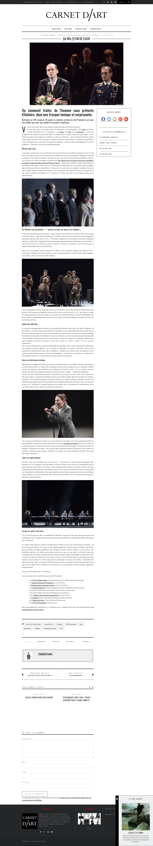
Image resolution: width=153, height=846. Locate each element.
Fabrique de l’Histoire (71, 443)
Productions (81, 29)
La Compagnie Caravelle (109, 137)
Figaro (61, 132)
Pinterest (70, 641)
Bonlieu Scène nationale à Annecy (43, 585)
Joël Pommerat (70, 624)
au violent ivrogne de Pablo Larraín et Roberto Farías (40, 163)
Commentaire (27, 739)
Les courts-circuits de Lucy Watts (39, 674)
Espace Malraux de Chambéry (42, 583)
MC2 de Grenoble (39, 603)
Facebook (41, 641)
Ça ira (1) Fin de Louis (33, 624)
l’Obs (69, 132)
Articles (61, 35)
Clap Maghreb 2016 (76, 674)
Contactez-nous (111, 809)
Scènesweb (80, 132)
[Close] (117, 798)
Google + (86, 641)
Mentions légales (112, 814)
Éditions (68, 29)
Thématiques (95, 29)
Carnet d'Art (48, 624)
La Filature (35, 598)
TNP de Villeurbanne (39, 580)
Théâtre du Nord (38, 600)
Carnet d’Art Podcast (108, 143)
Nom (24, 762)
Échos (84, 129)
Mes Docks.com (105, 148)
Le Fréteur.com (106, 154)
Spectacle (87, 35)
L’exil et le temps (135, 832)
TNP (61, 628)
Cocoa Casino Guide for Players (39, 697)
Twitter (55, 641)
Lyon (81, 624)
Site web (25, 782)
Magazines (56, 29)
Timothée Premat (48, 35)
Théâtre (95, 35)
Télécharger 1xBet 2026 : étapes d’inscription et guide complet (76, 699)
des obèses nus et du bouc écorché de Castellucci (76, 160)
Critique (59, 624)
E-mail (25, 772)
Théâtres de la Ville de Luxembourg (45, 595)
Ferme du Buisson (39, 588)
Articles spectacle (74, 35)
